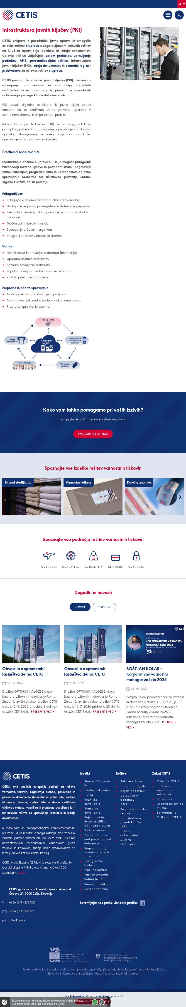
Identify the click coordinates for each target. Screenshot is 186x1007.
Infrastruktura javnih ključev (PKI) (131, 822)
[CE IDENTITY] (94, 561)
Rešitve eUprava (132, 781)
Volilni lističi (94, 879)
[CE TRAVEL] (49, 561)
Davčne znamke (96, 889)
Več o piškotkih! (102, 1002)
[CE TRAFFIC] (71, 561)
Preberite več (41, 711)
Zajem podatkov (132, 790)
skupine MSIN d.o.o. (26, 867)
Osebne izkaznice (97, 790)
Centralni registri (133, 786)
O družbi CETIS (168, 781)
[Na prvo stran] (20, 15)
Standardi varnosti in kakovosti (165, 790)
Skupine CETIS (28, 862)
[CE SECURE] (136, 561)
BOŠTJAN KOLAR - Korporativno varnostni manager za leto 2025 (147, 674)
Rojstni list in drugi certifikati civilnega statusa (97, 821)
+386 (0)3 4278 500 (22, 902)
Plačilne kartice (96, 869)
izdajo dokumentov (47, 66)
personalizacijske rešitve (49, 61)
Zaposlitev (164, 799)
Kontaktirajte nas (93, 434)
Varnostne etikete (97, 884)
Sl (180, 4)
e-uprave (32, 46)
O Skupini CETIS (169, 817)
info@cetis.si (18, 920)
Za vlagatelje (167, 812)
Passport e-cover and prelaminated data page (97, 839)
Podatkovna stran (97, 830)
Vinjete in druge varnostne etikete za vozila (97, 852)
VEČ (21, 872)
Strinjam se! (95, 1002)
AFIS (23, 61)
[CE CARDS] (116, 561)
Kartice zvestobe (96, 874)
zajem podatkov (58, 56)
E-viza (88, 795)
